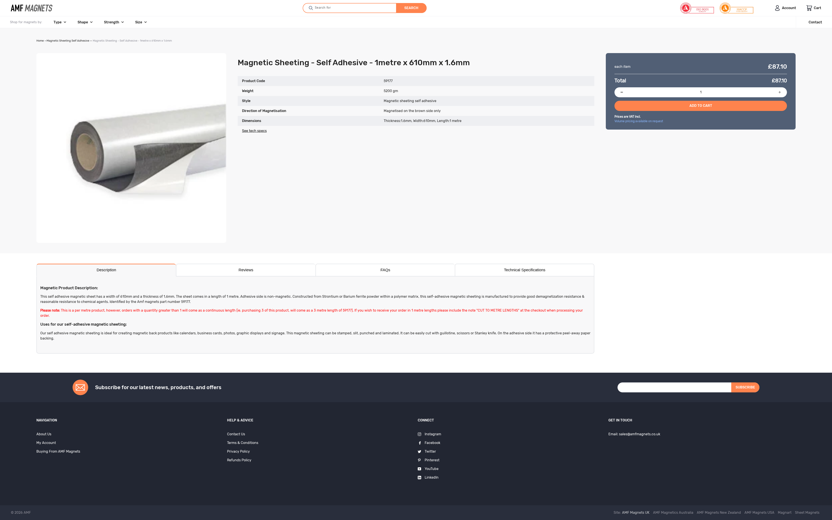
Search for (323, 8)
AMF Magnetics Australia (673, 512)
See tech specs (254, 131)
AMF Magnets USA (759, 512)
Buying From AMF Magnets (58, 451)
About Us (43, 434)
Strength (111, 22)
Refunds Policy (239, 460)
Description (106, 270)
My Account (46, 443)
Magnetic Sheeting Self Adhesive (68, 40)
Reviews (246, 270)
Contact (815, 22)
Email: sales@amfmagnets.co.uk (634, 434)
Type (58, 22)
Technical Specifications (524, 270)
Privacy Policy (238, 451)
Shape (83, 22)
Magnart (784, 512)
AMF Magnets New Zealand (719, 512)
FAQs (385, 270)
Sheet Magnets (807, 512)
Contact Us (236, 434)
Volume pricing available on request (638, 121)
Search (411, 8)
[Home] (31, 8)
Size (138, 22)
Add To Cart (700, 106)
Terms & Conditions (242, 443)
